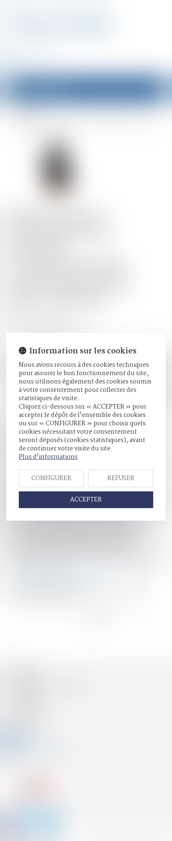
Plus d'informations (48, 457)
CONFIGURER (51, 478)
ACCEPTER (86, 500)
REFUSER (120, 478)
